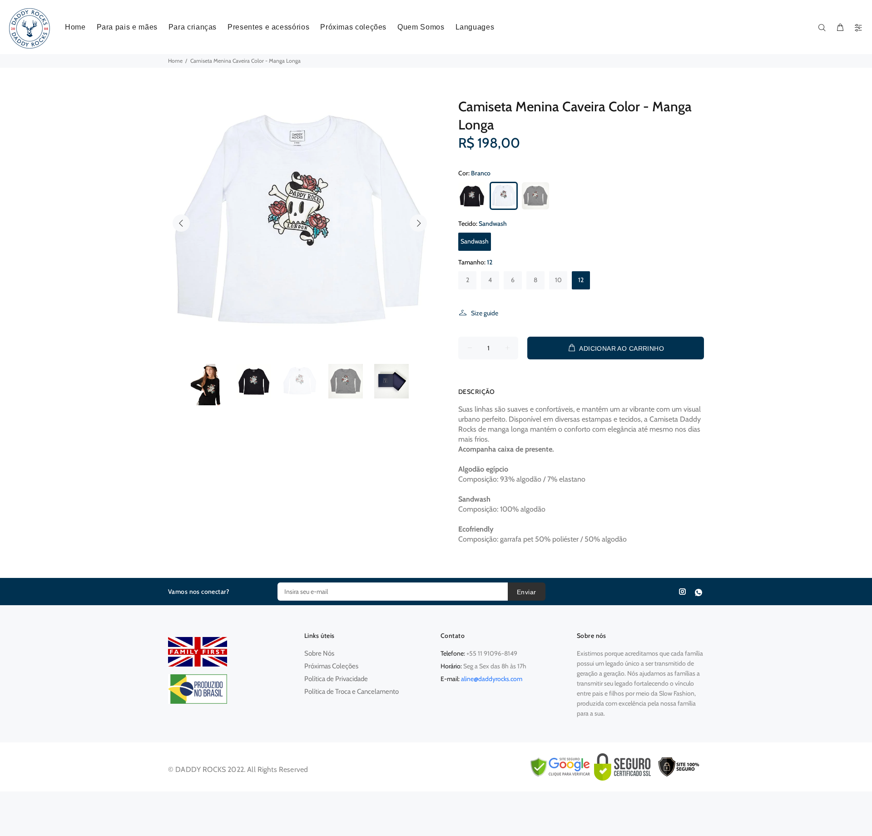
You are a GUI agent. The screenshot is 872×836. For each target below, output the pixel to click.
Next (418, 223)
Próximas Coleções (331, 666)
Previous (181, 223)
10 (558, 280)
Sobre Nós (319, 653)
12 (581, 280)
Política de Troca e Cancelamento (351, 691)
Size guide (484, 313)
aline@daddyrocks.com (491, 679)
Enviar (526, 592)
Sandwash (475, 241)
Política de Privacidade (336, 679)
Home (175, 60)
